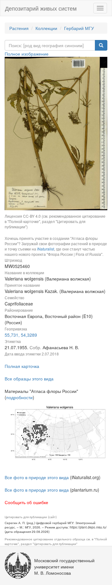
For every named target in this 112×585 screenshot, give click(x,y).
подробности (19, 397)
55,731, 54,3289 (21, 335)
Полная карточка (22, 366)
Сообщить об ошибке (26, 502)
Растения (19, 28)
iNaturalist (45, 248)
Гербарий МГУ (79, 28)
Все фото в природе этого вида (37, 477)
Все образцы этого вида (29, 378)
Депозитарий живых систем (41, 8)
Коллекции (46, 28)
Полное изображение (27, 54)
